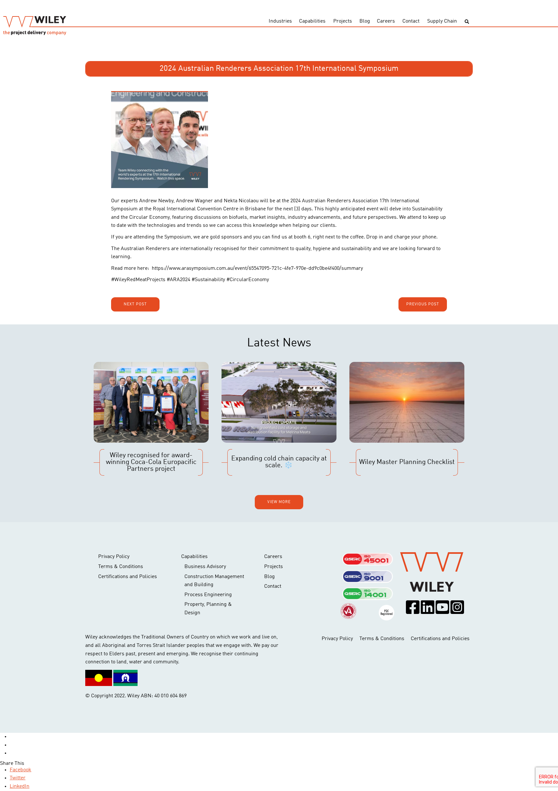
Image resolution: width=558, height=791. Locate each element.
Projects (342, 21)
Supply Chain (442, 21)
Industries (280, 21)
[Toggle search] (467, 22)
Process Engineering (208, 594)
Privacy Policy (113, 556)
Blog (364, 21)
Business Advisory (205, 566)
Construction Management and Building (214, 581)
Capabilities (312, 21)
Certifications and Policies (127, 576)
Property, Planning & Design (208, 609)
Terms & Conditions (120, 566)
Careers (386, 21)
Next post (135, 304)
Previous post (422, 304)
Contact (410, 21)
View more (279, 502)
